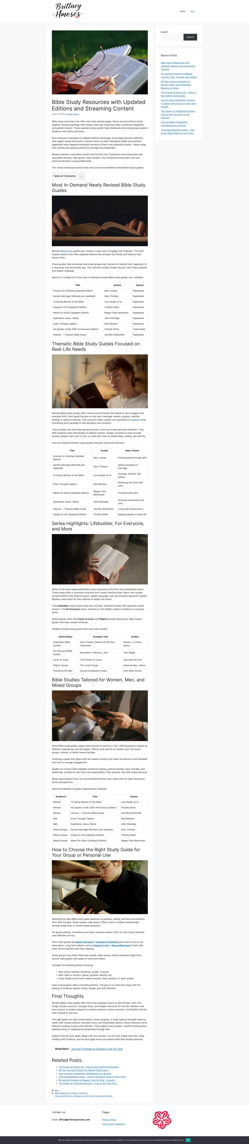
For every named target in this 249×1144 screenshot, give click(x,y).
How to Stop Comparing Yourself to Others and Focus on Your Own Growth (178, 103)
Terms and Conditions (113, 1124)
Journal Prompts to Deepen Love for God (97, 1048)
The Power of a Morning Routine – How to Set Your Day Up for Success (178, 114)
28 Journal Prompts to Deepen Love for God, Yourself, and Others (83, 1096)
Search (164, 32)
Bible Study (65, 1093)
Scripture (135, 419)
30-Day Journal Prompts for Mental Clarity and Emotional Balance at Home (176, 84)
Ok (188, 1140)
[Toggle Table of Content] (80, 176)
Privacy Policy (109, 1119)
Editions (74, 1093)
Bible (57, 1093)
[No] (245, 1140)
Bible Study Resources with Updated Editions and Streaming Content (178, 66)
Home (182, 11)
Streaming (83, 1093)
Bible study (66, 251)
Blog (192, 11)
